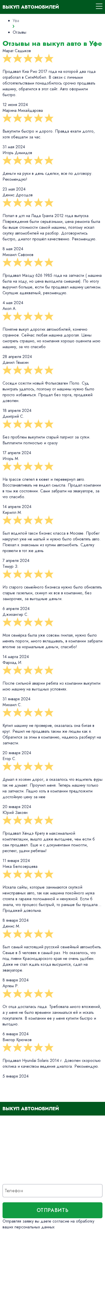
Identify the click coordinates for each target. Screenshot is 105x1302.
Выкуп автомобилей (31, 7)
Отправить (53, 1210)
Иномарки (17, 1252)
